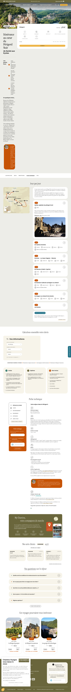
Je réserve (42, 45)
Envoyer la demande (64, 672)
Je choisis (16, 685)
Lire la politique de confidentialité (9, 680)
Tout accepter (26, 685)
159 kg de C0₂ (38, 495)
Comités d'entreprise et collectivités (32, 671)
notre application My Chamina (48, 471)
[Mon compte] (58, 5)
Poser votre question (35, 606)
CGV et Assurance (28, 689)
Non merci (6, 685)
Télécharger (17, 448)
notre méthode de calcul (50, 499)
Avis (37, 175)
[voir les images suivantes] (3, 15)
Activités (35, 4)
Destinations (17, 4)
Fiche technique (30, 175)
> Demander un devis (61, 319)
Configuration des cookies (59, 689)
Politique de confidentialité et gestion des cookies (45, 689)
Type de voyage (26, 4)
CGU (34, 689)
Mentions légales (20, 689)
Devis (15, 175)
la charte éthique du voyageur (47, 503)
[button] (3, 689)
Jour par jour (8, 175)
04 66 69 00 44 (64, 4)
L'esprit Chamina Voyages (45, 4)
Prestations (21, 175)
